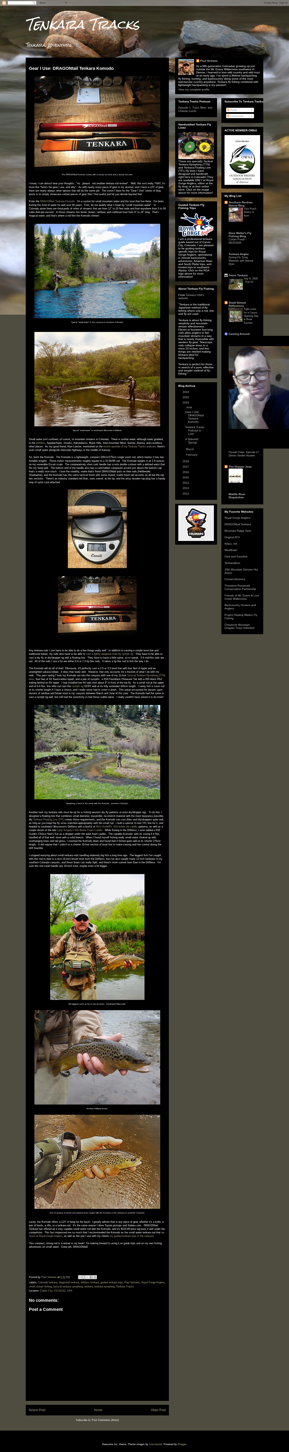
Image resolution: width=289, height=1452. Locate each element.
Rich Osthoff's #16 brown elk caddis (117, 826)
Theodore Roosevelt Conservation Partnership (240, 587)
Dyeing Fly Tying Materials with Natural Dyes (241, 261)
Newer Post (37, 1410)
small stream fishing (40, 1286)
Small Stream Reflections (237, 304)
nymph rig (77, 686)
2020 (186, 397)
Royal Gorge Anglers (153, 1282)
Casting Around (239, 333)
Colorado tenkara (47, 1282)
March (190, 449)
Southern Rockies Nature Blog (241, 204)
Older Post (158, 1410)
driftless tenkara (90, 1282)
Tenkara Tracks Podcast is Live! (194, 430)
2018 (186, 461)
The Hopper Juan (240, 466)
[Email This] (80, 1277)
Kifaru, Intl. (231, 543)
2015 (186, 477)
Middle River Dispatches (237, 496)
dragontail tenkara (69, 1282)
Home (98, 1410)
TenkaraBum (232, 563)
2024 (186, 391)
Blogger (182, 1444)
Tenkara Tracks (82, 24)
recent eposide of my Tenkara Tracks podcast (129, 446)
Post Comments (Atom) (105, 1420)
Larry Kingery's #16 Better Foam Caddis (79, 830)
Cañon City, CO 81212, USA (56, 1290)
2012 (186, 493)
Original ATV (232, 537)
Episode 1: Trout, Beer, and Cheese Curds (195, 109)
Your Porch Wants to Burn (250, 212)
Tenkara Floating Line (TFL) (48, 819)
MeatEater (231, 550)
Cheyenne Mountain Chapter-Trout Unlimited (239, 626)
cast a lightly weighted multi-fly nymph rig (109, 653)
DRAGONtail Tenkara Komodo (57, 201)
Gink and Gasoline (236, 556)
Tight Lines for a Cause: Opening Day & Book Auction (251, 316)
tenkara (88, 1286)
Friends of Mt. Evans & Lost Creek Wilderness (242, 597)
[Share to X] (87, 1277)
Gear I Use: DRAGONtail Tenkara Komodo (194, 416)
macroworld (155, 1444)
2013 (186, 488)
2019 (186, 402)
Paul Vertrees (132, 1282)
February (192, 454)
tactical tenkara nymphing (68, 1286)
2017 (186, 466)
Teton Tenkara (238, 275)
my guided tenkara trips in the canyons (132, 1236)
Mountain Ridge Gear (238, 530)
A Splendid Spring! (191, 441)
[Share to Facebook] (91, 1277)
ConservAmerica (235, 579)
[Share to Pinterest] (95, 1277)
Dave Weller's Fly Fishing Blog (240, 234)
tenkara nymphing (104, 1286)
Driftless (40, 442)
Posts (233, 109)
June (189, 407)
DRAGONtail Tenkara (238, 524)
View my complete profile (193, 89)
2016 (186, 472)
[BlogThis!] (84, 1277)
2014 (186, 482)
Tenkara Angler (239, 254)
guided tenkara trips (111, 1282)
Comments (236, 116)
